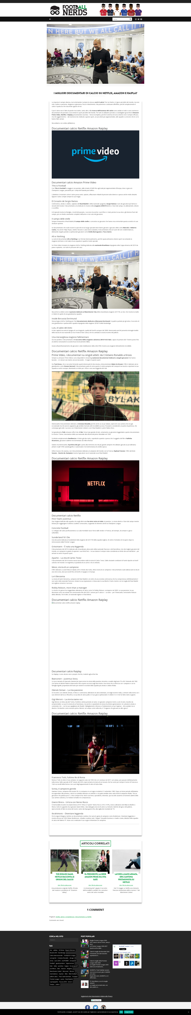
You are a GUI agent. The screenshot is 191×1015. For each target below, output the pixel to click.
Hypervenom (70, 963)
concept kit (53, 958)
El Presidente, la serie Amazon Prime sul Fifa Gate (95, 877)
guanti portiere (60, 963)
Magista (69, 968)
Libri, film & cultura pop (60, 828)
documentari (57, 831)
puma (62, 979)
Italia (55, 966)
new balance (54, 974)
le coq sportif (74, 966)
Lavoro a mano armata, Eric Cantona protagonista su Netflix (126, 878)
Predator (75, 976)
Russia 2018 (63, 982)
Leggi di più (129, 1012)
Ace (51, 950)
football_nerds (126, 946)
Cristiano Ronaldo (63, 958)
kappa (67, 966)
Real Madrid (69, 979)
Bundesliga (61, 953)
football (52, 963)
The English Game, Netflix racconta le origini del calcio (64, 877)
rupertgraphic (54, 982)
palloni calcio (54, 976)
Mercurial (65, 971)
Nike (66, 974)
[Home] (50, 19)
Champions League (70, 955)
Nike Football (73, 974)
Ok (121, 1012)
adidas (55, 950)
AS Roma (61, 950)
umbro (58, 984)
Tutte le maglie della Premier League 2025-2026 (98, 962)
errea (51, 961)
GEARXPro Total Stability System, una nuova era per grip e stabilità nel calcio (100, 972)
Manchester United (55, 971)
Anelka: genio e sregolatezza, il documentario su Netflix (73, 917)
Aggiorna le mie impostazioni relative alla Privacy (96, 996)
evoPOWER (65, 961)
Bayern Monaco (70, 950)
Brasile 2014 (53, 953)
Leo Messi (53, 968)
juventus (60, 966)
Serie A (70, 982)
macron (63, 968)
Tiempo (52, 984)
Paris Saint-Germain (65, 976)
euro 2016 (57, 961)
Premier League (54, 979)
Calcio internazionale (56, 955)
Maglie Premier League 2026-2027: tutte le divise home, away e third (100, 942)
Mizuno (72, 971)
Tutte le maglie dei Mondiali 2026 (99, 951)
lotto (58, 968)
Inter (51, 966)
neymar (61, 974)
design (72, 958)
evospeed (73, 961)
